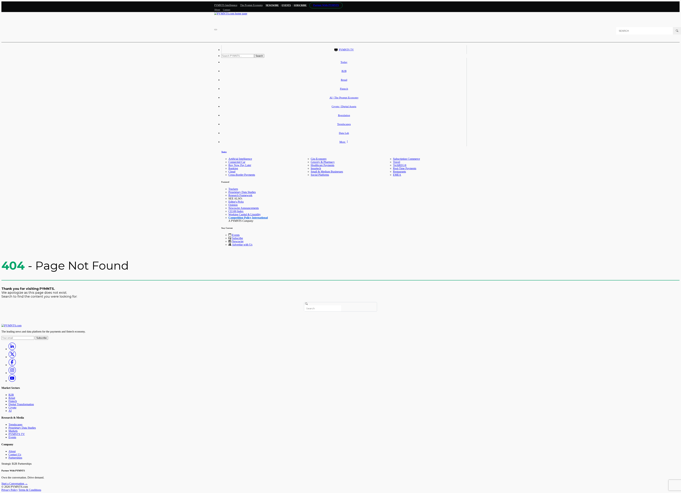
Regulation (344, 115)
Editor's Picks (236, 201)
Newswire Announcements (243, 208)
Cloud (231, 171)
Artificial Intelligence (240, 158)
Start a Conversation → (14, 483)
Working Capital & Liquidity (244, 214)
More (342, 141)
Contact (226, 10)
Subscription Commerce (406, 158)
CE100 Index (235, 211)
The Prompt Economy (251, 5)
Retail (344, 79)
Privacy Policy (9, 489)
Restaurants (399, 171)
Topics (224, 152)
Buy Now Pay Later (239, 165)
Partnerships (15, 457)
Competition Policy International (248, 217)
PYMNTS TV (346, 49)
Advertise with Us (242, 244)
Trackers (233, 188)
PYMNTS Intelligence (225, 5)
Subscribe (237, 238)
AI (10, 410)
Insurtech (316, 168)
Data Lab (344, 133)
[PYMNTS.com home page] (230, 13)
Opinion (233, 204)
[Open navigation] (215, 29)
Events (286, 5)
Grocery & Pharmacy (323, 162)
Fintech (344, 88)
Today (343, 62)
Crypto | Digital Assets (344, 106)
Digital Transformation (21, 404)
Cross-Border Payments (241, 174)
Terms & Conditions (29, 489)
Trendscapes (344, 124)
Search (259, 56)
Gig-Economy (319, 158)
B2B (344, 71)
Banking (233, 168)
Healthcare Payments (322, 165)
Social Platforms (320, 174)
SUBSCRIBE (300, 5)
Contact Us (15, 454)
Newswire (272, 5)
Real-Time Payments (404, 168)
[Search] (677, 31)
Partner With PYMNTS (326, 5)
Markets (13, 430)
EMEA (397, 174)
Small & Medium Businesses (327, 171)
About (217, 10)
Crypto (12, 407)
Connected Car (236, 162)
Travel (396, 162)
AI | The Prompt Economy (344, 97)
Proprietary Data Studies (242, 192)
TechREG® (399, 165)
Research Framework (240, 195)
